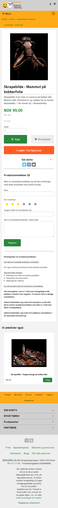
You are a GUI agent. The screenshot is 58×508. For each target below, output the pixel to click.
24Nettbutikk (34, 502)
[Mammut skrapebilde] (29, 57)
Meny (8, 13)
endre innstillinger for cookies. (29, 497)
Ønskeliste (43, 139)
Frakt (8, 447)
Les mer (34, 494)
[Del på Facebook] (29, 164)
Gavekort (39, 394)
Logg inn (49, 394)
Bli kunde (18, 394)
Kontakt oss (29, 400)
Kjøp (17, 139)
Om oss (28, 394)
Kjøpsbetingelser (21, 447)
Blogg (26, 453)
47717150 (15, 463)
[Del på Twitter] (24, 164)
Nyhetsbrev (15, 453)
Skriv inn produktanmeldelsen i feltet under (21, 219)
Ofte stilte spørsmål (41, 453)
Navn (6, 190)
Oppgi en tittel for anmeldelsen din (18, 210)
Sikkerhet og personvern (43, 447)
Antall (6, 126)
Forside (4, 19)
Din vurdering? (10, 199)
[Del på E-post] (34, 164)
